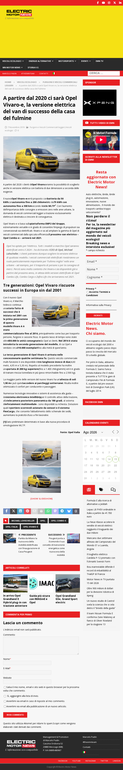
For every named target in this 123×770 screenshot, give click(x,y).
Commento (9, 634)
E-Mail (6, 668)
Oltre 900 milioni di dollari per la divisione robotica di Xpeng (100, 592)
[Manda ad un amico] (34, 511)
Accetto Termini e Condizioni (98, 293)
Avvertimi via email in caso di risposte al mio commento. (35, 701)
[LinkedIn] (120, 3)
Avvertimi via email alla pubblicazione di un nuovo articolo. (36, 706)
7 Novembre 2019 (16, 127)
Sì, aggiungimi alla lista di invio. (22, 695)
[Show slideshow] (41, 498)
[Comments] (113, 489)
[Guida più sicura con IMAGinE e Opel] (41, 583)
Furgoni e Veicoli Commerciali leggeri (47, 127)
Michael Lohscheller (23, 520)
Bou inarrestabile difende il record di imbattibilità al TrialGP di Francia (100, 570)
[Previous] (89, 102)
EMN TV (99, 61)
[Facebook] (98, 3)
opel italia (11, 526)
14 (109, 459)
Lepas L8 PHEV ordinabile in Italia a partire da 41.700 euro (101, 513)
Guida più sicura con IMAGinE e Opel (39, 599)
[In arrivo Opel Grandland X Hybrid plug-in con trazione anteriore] (15, 583)
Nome (6, 658)
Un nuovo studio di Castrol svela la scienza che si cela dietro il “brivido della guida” (101, 604)
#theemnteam (27, 73)
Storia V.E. (33, 67)
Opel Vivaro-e (30, 526)
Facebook (62, 761)
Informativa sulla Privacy (98, 305)
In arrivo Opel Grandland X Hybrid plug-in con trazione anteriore (15, 600)
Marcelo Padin (9, 73)
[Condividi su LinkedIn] (20, 511)
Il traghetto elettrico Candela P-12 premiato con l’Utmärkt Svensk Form (101, 558)
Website (7, 677)
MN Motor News (11, 67)
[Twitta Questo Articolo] (13, 511)
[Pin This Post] (27, 511)
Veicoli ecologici (11, 61)
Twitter (104, 761)
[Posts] (89, 489)
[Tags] (101, 489)
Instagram (90, 761)
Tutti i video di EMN (102, 122)
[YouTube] (103, 3)
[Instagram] (109, 3)
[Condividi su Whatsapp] (48, 511)
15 (115, 459)
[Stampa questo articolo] (41, 511)
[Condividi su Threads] (76, 511)
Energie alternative (40, 61)
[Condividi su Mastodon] (55, 511)
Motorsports (66, 61)
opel (42, 520)
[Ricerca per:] (104, 73)
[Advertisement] (84, 31)
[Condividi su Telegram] (62, 511)
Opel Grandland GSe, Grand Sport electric (67, 599)
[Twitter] (114, 3)
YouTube (76, 761)
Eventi (84, 61)
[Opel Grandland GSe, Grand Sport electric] (68, 583)
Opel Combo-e (58, 520)
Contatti (43, 73)
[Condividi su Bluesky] (69, 511)
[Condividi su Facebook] (6, 511)
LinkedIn (117, 761)
